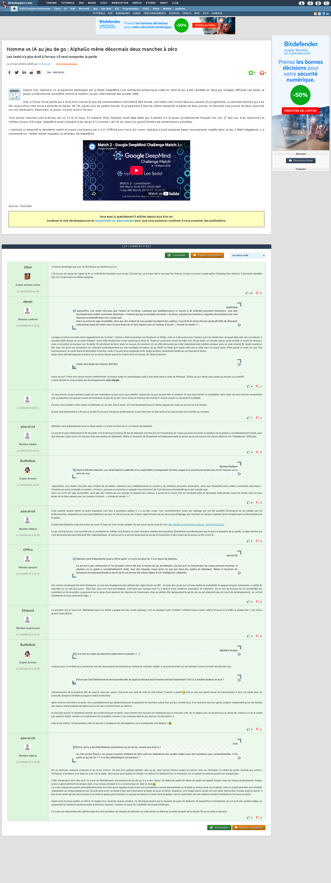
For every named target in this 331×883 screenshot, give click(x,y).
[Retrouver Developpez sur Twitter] (319, 13)
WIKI (197, 13)
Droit (164, 3)
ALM (72, 8)
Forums (51, 3)
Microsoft (84, 8)
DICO (206, 13)
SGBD (146, 8)
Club (174, 3)
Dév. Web (106, 8)
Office (156, 8)
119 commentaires (66, 64)
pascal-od (28, 426)
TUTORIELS (99, 13)
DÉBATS (187, 13)
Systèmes (180, 8)
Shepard (28, 610)
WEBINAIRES (123, 13)
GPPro (28, 549)
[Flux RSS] (315, 13)
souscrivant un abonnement (114, 221)
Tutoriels (68, 3)
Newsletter (119, 3)
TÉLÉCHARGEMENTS (154, 13)
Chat (103, 3)
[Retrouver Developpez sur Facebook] (323, 13)
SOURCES (174, 13)
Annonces (44, 64)
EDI (117, 8)
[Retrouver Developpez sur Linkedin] (327, 13)
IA (65, 8)
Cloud (57, 8)
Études (151, 3)
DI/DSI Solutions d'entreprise (35, 8)
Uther (28, 267)
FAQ (81, 3)
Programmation (131, 8)
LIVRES (136, 13)
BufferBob (27, 461)
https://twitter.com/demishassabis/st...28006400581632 (196, 524)
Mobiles (167, 8)
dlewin (28, 301)
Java (95, 8)
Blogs (92, 3)
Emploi (137, 3)
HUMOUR (217, 13)
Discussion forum (302, 160)
